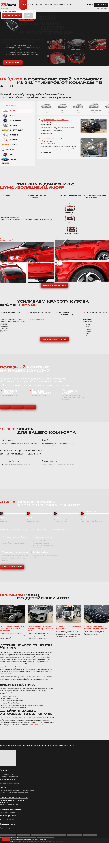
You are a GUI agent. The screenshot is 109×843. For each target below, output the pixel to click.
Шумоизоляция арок (7, 745)
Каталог (39, 4)
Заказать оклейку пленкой (54, 339)
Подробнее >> (47, 133)
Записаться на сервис (12, 566)
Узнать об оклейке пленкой (36, 319)
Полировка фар (69, 745)
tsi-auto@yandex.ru (8, 816)
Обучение (48, 4)
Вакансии (4, 802)
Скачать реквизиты (8, 780)
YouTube (30, 407)
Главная (23, 4)
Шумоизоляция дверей (39, 745)
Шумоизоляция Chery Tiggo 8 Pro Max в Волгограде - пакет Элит (40, 629)
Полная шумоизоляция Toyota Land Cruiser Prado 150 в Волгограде (12, 629)
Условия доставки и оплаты (12, 800)
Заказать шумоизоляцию (54, 285)
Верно (28, 15)
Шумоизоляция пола (22, 745)
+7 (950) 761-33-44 (101, 4)
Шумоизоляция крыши (55, 745)
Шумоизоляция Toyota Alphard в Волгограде (55, 140)
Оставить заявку (13, 62)
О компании (58, 4)
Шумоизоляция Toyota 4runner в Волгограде (54, 121)
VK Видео (17, 407)
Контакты (67, 4)
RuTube (5, 407)
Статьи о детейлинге (9, 805)
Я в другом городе (12, 15)
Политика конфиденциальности (14, 798)
